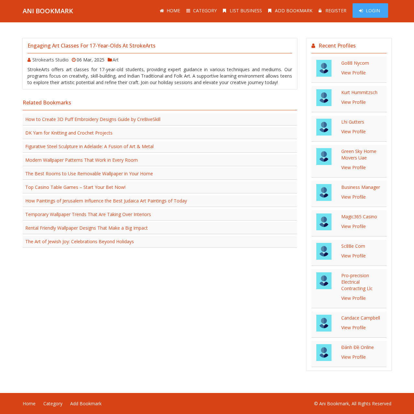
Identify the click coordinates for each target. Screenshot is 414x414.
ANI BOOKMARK (48, 10)
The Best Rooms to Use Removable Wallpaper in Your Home (89, 173)
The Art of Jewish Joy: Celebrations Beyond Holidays (79, 241)
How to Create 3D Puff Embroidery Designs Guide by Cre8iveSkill (92, 119)
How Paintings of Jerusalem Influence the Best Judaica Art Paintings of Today (106, 201)
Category (205, 10)
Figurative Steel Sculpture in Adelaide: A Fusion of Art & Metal (89, 146)
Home (173, 10)
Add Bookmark (293, 10)
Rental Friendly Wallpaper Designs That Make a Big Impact (86, 228)
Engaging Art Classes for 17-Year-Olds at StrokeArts (91, 45)
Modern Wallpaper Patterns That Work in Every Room (81, 160)
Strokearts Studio (50, 60)
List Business (246, 10)
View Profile (353, 73)
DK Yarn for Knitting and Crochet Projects (69, 133)
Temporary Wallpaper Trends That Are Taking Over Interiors (88, 214)
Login (373, 10)
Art (116, 60)
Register (335, 10)
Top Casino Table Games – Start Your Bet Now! (75, 187)
